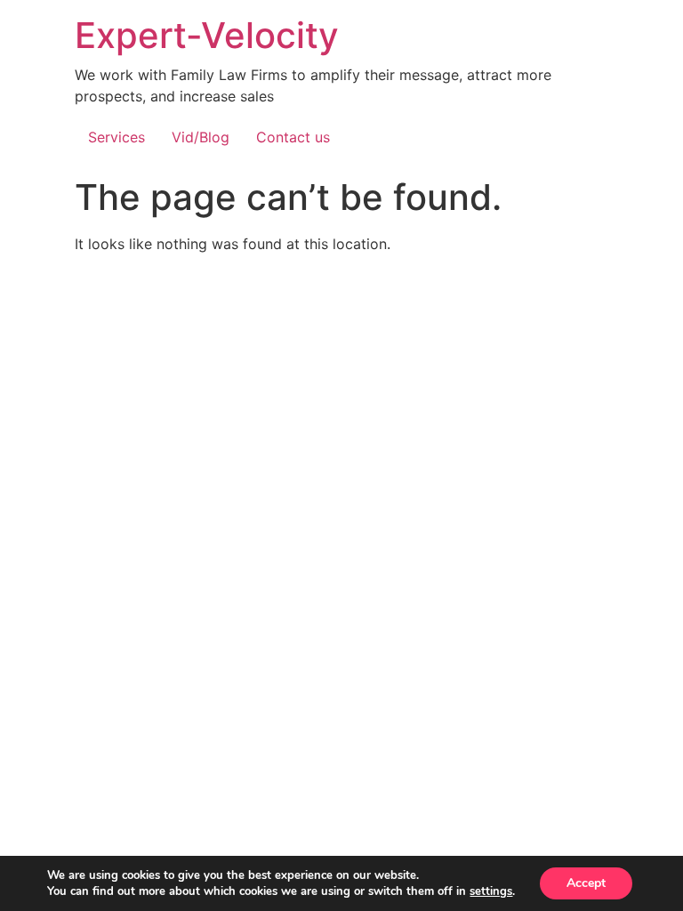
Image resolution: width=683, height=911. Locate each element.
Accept (586, 883)
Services (116, 137)
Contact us (293, 137)
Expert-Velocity (207, 35)
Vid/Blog (200, 137)
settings (491, 891)
